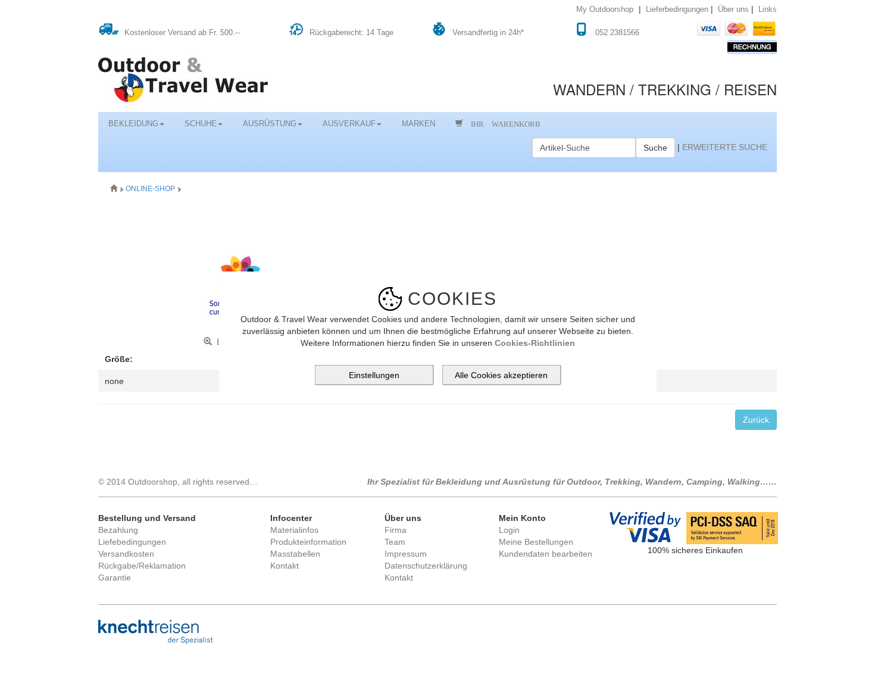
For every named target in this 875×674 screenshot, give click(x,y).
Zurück (756, 420)
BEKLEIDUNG (133, 124)
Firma (396, 530)
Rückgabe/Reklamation (142, 565)
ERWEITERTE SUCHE (724, 147)
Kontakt (284, 565)
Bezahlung (118, 530)
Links (767, 9)
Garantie (114, 577)
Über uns (733, 9)
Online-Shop (151, 189)
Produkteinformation (308, 542)
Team (395, 542)
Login (509, 530)
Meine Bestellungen (536, 542)
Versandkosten (126, 553)
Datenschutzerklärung (426, 565)
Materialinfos (294, 530)
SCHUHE (201, 124)
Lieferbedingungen (677, 9)
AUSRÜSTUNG (269, 124)
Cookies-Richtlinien (535, 342)
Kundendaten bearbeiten (545, 553)
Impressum (406, 553)
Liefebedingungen (132, 542)
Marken (418, 124)
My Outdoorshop (604, 9)
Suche (655, 147)
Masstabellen (295, 553)
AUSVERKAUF (349, 124)
